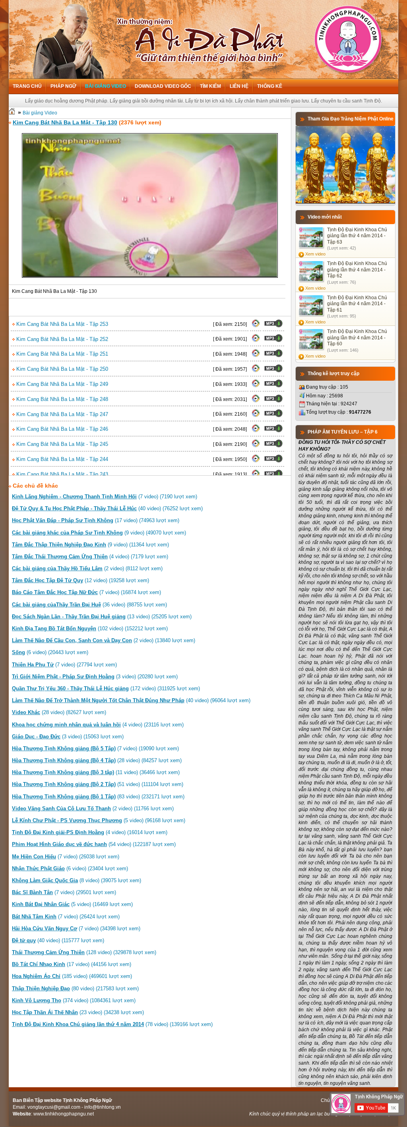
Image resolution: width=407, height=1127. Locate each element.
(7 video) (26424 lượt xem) (66, 917)
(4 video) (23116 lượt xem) (98, 725)
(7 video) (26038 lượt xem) (65, 857)
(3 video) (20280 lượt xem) (95, 677)
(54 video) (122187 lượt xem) (94, 844)
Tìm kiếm (210, 86)
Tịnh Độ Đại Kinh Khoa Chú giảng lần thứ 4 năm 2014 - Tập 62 (357, 270)
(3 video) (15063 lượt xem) (68, 737)
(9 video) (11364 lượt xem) (90, 545)
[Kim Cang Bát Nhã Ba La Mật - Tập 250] (256, 371)
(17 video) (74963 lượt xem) (95, 520)
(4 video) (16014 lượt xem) (89, 832)
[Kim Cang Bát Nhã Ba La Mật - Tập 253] (256, 326)
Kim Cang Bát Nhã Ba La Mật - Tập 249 (61, 384)
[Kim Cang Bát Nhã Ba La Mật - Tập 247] (256, 415)
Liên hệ (239, 86)
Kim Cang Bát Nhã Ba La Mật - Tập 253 (61, 324)
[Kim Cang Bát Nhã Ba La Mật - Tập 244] (256, 461)
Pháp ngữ (63, 86)
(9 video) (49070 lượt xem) (99, 533)
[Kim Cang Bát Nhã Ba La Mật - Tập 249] (256, 386)
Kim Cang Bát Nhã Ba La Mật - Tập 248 (61, 399)
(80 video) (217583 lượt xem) (75, 988)
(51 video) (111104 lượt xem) (97, 784)
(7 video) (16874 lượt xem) (86, 592)
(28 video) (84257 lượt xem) (97, 760)
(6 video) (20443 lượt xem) (50, 652)
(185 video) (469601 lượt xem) (72, 976)
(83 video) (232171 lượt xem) (98, 797)
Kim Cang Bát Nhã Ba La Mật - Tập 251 (61, 354)
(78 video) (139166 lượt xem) (112, 1024)
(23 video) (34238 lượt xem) (78, 1012)
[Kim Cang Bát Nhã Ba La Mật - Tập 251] (256, 355)
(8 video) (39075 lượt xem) (76, 880)
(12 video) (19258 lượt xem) (80, 580)
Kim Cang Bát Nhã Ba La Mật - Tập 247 (61, 414)
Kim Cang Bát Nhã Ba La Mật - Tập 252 (61, 339)
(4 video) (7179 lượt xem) (90, 557)
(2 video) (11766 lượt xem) (93, 808)
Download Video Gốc (163, 86)
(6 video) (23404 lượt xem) (70, 868)
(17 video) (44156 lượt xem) (71, 964)
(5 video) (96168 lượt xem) (98, 820)
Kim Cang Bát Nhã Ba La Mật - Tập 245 (61, 444)
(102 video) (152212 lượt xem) (90, 628)
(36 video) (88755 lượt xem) (89, 605)
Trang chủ (27, 86)
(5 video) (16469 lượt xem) (72, 904)
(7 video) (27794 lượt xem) (64, 665)
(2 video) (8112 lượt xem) (87, 568)
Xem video (315, 254)
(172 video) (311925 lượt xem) (106, 688)
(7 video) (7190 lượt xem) (104, 497)
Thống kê (269, 86)
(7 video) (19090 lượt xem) (95, 748)
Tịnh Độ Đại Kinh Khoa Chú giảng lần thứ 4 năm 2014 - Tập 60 (357, 338)
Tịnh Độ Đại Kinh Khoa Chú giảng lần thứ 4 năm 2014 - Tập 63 (357, 236)
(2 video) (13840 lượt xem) (103, 640)
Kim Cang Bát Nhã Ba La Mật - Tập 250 (61, 369)
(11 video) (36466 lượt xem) (96, 772)
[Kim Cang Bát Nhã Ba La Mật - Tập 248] (256, 401)
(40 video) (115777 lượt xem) (58, 940)
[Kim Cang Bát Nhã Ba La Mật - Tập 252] (256, 340)
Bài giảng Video (105, 86)
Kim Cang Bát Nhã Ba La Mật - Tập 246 (61, 429)
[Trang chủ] (12, 113)
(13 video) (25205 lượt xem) (102, 617)
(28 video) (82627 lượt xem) (59, 712)
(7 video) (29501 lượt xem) (64, 892)
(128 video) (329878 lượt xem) (84, 952)
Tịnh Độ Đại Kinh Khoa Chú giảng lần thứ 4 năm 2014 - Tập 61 (357, 304)
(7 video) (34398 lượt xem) (76, 928)
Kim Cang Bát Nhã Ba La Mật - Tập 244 (61, 459)
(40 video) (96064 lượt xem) (131, 700)
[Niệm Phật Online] (345, 202)
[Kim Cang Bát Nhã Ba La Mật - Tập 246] (256, 431)
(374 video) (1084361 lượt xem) (74, 1000)
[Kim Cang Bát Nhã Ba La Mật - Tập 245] (256, 446)
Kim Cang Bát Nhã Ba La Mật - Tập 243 (61, 474)
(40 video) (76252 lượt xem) (107, 508)
